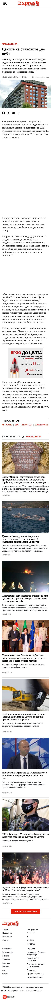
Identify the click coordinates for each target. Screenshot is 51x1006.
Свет (4, 970)
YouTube (30, 940)
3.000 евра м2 (41, 425)
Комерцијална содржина (33, 959)
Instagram (31, 944)
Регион (5, 966)
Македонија (9, 44)
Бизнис (5, 956)
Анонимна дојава (34, 977)
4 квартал (27, 425)
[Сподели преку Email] (13, 113)
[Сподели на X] (8, 113)
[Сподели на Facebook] (3, 113)
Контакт (5, 940)
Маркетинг (7, 937)
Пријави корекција (35, 974)
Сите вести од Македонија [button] (25, 911)
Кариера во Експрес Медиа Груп (36, 953)
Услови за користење (34, 987)
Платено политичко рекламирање (35, 965)
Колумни (6, 963)
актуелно (7, 425)
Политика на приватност (12, 991)
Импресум (7, 933)
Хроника (6, 959)
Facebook (31, 933)
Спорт (4, 974)
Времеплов (32, 970)
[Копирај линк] (19, 113)
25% (17, 425)
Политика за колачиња (32, 991)
